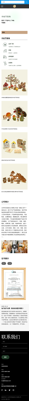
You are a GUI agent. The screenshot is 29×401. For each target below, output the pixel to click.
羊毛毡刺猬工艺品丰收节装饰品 (9, 129)
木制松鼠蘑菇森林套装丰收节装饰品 (10, 97)
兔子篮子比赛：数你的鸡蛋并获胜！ (12, 308)
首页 (2, 21)
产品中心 (7, 21)
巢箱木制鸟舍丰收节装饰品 (8, 160)
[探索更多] (14, 70)
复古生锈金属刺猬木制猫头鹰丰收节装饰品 (12, 192)
